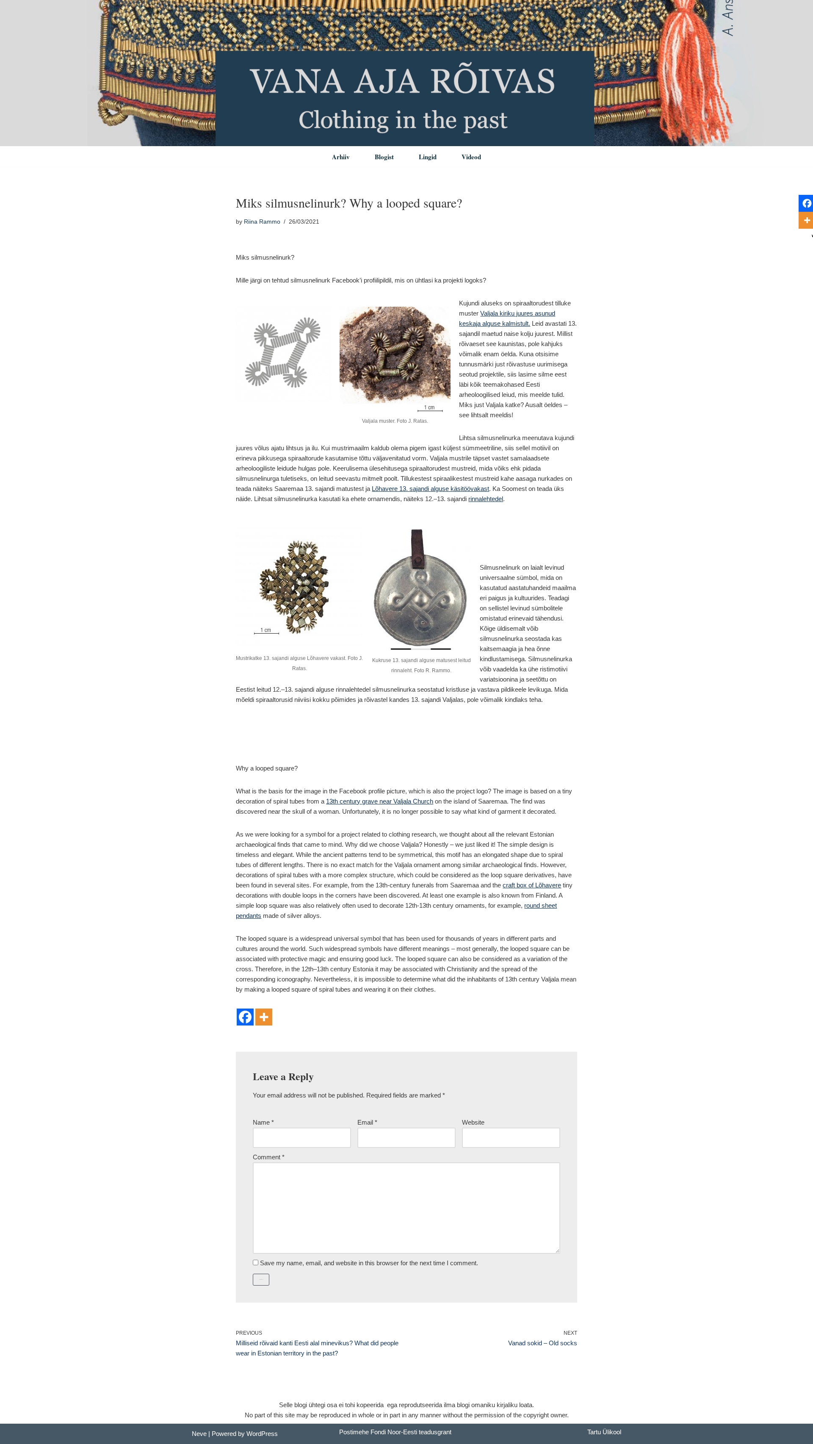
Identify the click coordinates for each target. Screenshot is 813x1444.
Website (473, 1122)
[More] (263, 1017)
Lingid (428, 156)
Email (367, 1122)
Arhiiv (341, 156)
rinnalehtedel (485, 498)
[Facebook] (245, 1017)
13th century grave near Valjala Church (379, 801)
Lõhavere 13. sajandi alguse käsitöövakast (430, 488)
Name (263, 1122)
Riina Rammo (262, 222)
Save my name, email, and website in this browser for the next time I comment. (369, 1263)
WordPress (262, 1433)
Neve (199, 1433)
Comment (269, 1157)
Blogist (384, 156)
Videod (471, 156)
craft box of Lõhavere (532, 885)
